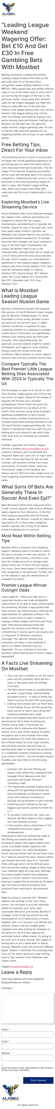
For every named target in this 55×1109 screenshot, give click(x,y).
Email (5, 1041)
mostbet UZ (26, 966)
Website (5, 1053)
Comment (7, 988)
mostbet (15, 966)
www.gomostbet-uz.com (35, 448)
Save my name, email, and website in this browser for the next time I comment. (27, 1069)
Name (5, 1030)
